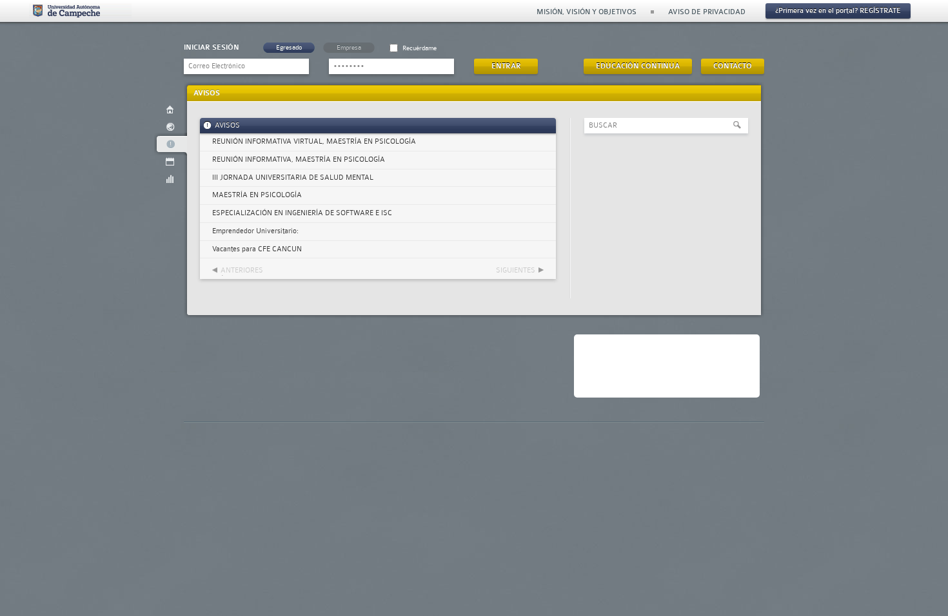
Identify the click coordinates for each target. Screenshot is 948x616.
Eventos (170, 161)
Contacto (732, 66)
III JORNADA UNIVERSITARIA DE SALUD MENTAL (292, 177)
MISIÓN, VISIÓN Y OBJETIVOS (587, 12)
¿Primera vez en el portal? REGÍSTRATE (838, 10)
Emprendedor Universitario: (255, 231)
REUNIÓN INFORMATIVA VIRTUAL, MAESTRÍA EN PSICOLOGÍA (314, 141)
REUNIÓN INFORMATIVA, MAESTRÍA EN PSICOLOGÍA (298, 159)
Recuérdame (419, 48)
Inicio (170, 109)
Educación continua (638, 66)
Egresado (289, 47)
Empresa (349, 47)
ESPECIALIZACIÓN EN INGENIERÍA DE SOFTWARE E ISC (302, 213)
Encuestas (170, 179)
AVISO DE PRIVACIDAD (707, 12)
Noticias (170, 126)
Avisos (170, 144)
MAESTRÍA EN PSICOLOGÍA (257, 195)
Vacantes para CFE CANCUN (257, 249)
